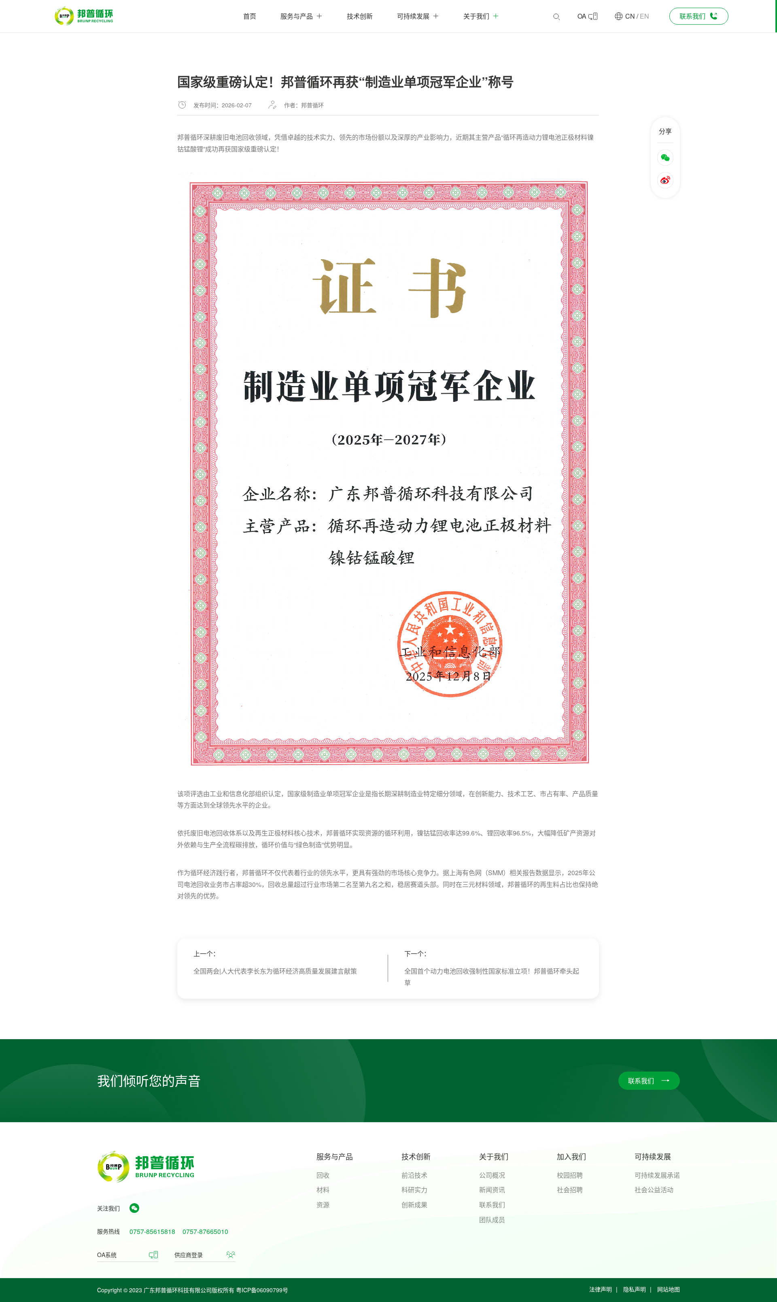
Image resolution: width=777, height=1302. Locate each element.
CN (630, 16)
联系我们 (492, 1204)
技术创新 (416, 1156)
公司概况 (492, 1175)
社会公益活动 (654, 1189)
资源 (322, 1204)
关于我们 (493, 1156)
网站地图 (668, 1289)
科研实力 (414, 1189)
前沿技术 (414, 1175)
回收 (322, 1175)
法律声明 (600, 1289)
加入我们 (571, 1156)
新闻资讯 (492, 1189)
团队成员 (492, 1219)
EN (644, 16)
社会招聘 (570, 1189)
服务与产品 (334, 1156)
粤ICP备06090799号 (262, 1290)
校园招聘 (570, 1175)
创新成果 (414, 1204)
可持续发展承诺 (657, 1175)
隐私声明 (634, 1289)
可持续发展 (653, 1156)
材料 (322, 1189)
